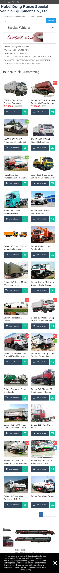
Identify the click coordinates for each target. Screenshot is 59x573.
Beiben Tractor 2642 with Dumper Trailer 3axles (42, 283)
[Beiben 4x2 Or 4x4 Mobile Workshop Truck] (16, 270)
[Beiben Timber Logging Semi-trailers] (43, 235)
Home (4, 16)
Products (18, 16)
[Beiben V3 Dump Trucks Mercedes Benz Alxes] (16, 234)
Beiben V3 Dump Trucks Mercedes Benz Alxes (15, 247)
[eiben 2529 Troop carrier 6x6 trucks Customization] (43, 163)
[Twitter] (13, 2)
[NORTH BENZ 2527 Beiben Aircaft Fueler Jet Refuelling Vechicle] (16, 128)
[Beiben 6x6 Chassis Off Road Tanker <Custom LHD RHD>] (43, 379)
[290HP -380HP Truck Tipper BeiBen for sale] (43, 131)
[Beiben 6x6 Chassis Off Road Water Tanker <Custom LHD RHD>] (43, 452)
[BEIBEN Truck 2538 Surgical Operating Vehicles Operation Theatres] (16, 88)
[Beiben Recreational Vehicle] (16, 309)
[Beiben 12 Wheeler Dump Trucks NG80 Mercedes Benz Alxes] (16, 342)
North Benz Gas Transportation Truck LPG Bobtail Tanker (15, 176)
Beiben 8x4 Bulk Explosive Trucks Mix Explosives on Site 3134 (43, 102)
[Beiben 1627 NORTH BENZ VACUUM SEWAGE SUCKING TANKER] (16, 449)
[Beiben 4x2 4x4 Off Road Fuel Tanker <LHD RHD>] (16, 415)
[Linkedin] (17, 2)
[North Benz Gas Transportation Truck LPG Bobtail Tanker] (16, 163)
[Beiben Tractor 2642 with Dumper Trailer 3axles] (43, 270)
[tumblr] (5, 2)
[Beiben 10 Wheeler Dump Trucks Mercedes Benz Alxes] (43, 306)
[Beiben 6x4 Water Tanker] (43, 486)
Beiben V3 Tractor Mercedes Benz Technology (12, 212)
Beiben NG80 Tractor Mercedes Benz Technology (40, 212)
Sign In (39, 16)
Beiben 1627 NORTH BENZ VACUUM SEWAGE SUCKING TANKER (15, 462)
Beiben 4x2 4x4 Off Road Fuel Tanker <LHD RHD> (15, 426)
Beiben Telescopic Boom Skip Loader (15, 390)
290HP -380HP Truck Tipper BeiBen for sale (41, 140)
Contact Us (31, 16)
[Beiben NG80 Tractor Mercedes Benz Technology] (43, 199)
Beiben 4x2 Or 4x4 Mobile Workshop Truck (15, 283)
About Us (10, 16)
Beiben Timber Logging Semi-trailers (41, 247)
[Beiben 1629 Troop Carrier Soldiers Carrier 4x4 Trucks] (43, 342)
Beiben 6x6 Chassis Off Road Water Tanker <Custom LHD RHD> (41, 462)
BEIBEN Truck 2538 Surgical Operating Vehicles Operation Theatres (13, 102)
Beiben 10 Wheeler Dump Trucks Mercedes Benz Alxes (42, 319)
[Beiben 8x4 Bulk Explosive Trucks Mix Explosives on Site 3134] (43, 89)
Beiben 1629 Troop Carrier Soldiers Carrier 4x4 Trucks (43, 355)
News (24, 16)
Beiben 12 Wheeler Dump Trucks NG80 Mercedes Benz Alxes (15, 355)
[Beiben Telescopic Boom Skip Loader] (16, 378)
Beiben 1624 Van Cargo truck (42, 426)
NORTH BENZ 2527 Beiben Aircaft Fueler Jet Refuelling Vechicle (15, 140)
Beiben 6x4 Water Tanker (42, 496)
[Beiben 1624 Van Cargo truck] (43, 415)
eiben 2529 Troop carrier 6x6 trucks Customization (42, 176)
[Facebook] (9, 2)
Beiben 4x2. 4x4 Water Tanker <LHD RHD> (14, 497)
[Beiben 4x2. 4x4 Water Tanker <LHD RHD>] (16, 486)
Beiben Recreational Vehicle (13, 319)
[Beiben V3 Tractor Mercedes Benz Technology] (16, 199)
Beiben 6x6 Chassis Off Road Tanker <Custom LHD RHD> (41, 390)
